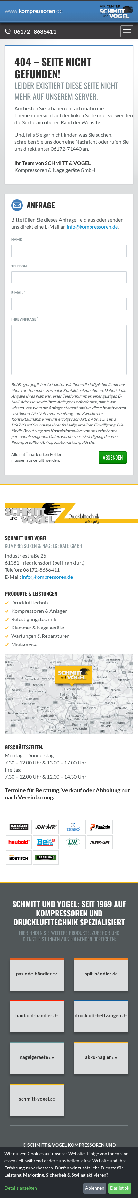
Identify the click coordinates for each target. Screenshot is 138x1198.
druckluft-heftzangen (101, 1015)
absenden (113, 457)
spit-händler (101, 974)
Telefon (19, 266)
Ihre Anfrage (24, 319)
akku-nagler (101, 1057)
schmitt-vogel (37, 1099)
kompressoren (34, 10)
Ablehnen (94, 1188)
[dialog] (69, 1172)
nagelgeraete (37, 1057)
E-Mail (18, 292)
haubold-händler (36, 1015)
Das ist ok (119, 1188)
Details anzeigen (20, 1188)
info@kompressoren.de (92, 227)
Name (16, 239)
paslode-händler (37, 974)
